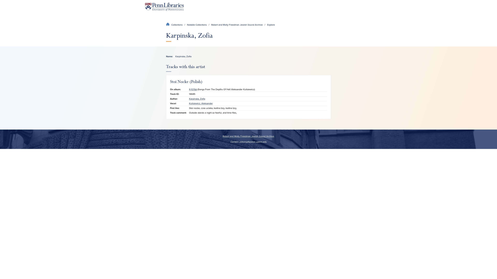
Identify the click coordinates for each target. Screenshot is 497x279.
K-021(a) (193, 89)
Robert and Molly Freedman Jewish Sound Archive (237, 24)
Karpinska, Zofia (197, 98)
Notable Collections (197, 24)
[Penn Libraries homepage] (164, 7)
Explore (271, 24)
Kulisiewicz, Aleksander (201, 103)
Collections (176, 24)
